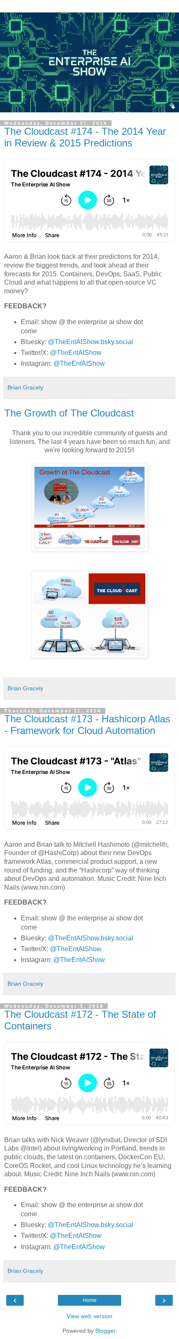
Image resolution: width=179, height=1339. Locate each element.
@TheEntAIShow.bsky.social (90, 341)
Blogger (105, 1330)
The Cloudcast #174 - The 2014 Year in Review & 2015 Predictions (85, 137)
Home (90, 1300)
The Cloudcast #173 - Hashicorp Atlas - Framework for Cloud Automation (87, 724)
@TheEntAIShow (76, 352)
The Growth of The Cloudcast (69, 413)
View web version (89, 1316)
